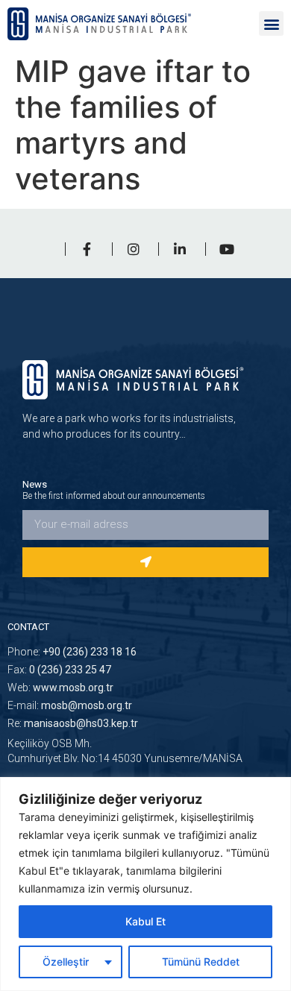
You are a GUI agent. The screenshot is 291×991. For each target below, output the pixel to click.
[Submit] (145, 562)
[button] (271, 23)
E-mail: (69, 705)
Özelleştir (66, 961)
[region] (145, 884)
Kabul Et (145, 921)
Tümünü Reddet (201, 961)
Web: (60, 687)
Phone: (72, 652)
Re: (72, 723)
